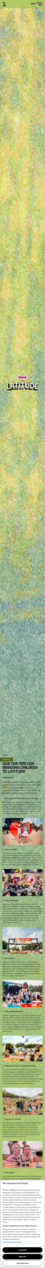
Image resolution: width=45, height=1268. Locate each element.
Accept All (22, 1250)
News (4, 754)
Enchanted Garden (9, 858)
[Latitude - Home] (4, 3)
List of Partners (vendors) (12, 1242)
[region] (22, 1224)
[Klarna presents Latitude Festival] (22, 383)
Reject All (22, 1257)
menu (35, 5)
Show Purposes (22, 1263)
